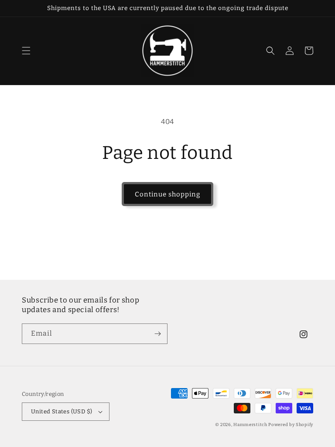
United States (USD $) (61, 411)
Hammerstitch (250, 424)
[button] (26, 50)
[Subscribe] (157, 333)
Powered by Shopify (290, 424)
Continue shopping (167, 194)
